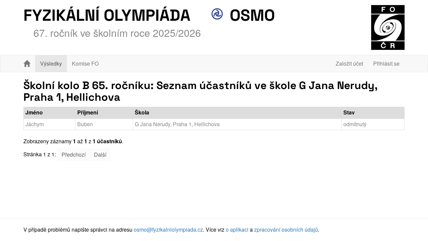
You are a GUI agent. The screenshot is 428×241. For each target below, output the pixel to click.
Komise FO (85, 63)
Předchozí (74, 154)
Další (100, 154)
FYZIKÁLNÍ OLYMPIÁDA (106, 15)
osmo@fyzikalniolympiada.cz (168, 229)
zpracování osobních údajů (286, 229)
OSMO (250, 15)
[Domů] (26, 63)
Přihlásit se (386, 63)
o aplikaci (237, 229)
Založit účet (349, 63)
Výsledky (51, 63)
